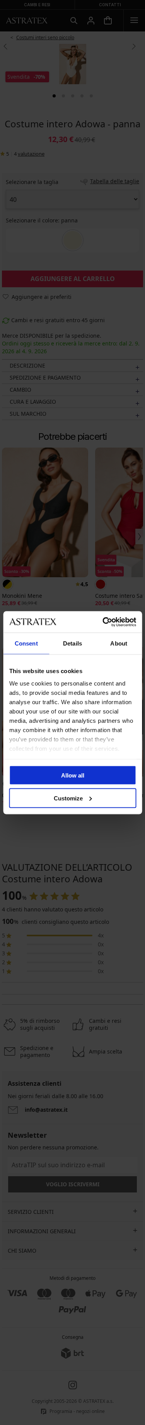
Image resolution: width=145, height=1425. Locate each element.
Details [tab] (72, 643)
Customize (68, 798)
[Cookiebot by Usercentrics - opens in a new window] (103, 622)
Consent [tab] (26, 643)
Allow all (72, 775)
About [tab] (118, 643)
